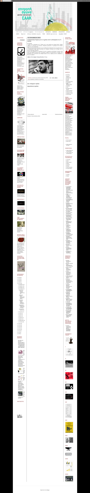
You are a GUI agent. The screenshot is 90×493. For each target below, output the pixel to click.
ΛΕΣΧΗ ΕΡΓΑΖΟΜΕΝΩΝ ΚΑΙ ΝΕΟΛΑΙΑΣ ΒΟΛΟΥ (69, 222)
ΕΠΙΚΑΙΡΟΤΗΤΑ (62, 31)
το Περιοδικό (68, 159)
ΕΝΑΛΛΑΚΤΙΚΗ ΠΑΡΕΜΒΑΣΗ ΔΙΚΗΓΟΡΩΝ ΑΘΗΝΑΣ (68, 312)
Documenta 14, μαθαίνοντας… (22, 309)
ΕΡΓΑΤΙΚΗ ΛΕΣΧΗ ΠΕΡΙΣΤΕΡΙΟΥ (69, 213)
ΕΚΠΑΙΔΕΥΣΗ (48, 31)
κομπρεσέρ (68, 164)
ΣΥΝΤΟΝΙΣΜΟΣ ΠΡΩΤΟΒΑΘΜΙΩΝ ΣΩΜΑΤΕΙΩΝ (69, 290)
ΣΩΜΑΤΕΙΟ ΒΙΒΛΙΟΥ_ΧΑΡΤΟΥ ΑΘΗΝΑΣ (69, 296)
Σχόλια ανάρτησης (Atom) (36, 116)
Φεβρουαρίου (21, 320)
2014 (19, 326)
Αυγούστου (21, 311)
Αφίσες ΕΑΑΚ (68, 141)
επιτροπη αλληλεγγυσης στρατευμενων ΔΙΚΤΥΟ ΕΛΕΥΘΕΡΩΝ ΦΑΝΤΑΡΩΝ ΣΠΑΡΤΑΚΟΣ (68, 328)
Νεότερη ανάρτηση (31, 114)
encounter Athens (69, 168)
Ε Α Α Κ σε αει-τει (39, 31)
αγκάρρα (67, 163)
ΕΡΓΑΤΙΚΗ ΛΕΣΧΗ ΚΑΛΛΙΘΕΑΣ (69, 211)
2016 (19, 323)
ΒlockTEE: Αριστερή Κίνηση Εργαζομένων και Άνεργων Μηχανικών (69, 264)
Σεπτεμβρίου (21, 288)
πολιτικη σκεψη (68, 94)
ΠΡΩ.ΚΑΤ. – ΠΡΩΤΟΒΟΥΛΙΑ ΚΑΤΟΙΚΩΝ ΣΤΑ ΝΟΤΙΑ (68, 248)
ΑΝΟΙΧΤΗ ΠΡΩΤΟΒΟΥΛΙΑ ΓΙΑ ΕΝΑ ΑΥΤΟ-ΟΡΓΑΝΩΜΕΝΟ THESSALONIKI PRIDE (69, 205)
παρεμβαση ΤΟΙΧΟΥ (63, 33)
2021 (19, 277)
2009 (19, 333)
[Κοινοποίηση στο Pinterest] (56, 77)
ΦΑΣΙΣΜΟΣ (42, 79)
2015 (19, 325)
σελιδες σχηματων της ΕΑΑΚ (69, 145)
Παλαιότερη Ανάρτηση (58, 114)
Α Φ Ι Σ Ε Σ (19, 31)
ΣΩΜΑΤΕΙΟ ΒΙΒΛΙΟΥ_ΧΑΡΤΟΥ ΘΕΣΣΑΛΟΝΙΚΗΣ (69, 299)
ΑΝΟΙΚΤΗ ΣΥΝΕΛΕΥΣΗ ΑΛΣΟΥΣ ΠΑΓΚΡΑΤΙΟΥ (68, 226)
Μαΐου (20, 316)
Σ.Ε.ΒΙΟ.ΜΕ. (68, 301)
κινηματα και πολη (69, 91)
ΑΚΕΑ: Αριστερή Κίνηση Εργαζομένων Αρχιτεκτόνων (68, 268)
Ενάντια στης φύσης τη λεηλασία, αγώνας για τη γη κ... (21, 292)
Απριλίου (20, 317)
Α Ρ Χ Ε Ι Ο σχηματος (28, 31)
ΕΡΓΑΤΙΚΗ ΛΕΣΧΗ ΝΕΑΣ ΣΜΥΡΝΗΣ (69, 209)
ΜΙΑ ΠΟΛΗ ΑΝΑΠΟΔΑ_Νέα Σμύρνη (68, 245)
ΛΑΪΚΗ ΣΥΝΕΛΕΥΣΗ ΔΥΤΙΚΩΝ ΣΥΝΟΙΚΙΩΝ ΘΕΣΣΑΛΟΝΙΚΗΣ (69, 196)
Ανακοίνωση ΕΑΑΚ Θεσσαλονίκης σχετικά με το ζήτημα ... (22, 297)
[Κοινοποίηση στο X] (54, 77)
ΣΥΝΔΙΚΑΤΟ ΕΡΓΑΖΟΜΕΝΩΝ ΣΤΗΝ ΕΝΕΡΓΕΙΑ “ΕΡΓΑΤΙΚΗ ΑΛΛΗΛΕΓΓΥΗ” (69, 304)
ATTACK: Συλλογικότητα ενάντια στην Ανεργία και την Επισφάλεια (68, 273)
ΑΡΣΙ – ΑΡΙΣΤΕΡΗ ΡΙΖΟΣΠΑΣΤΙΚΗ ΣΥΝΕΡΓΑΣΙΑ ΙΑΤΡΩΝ (69, 316)
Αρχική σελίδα (44, 114)
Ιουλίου (20, 313)
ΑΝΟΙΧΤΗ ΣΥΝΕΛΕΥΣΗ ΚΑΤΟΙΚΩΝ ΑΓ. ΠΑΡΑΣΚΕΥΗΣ (68, 230)
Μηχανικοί (23, 33)
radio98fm (67, 174)
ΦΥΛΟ (67, 87)
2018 (19, 281)
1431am (67, 176)
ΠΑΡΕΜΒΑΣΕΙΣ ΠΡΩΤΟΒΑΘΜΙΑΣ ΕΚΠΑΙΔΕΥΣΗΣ (69, 308)
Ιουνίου (20, 314)
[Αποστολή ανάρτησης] (50, 77)
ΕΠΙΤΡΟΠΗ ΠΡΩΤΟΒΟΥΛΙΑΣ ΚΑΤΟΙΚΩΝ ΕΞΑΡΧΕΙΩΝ (69, 241)
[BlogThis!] (53, 77)
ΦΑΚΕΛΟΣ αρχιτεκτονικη (52, 33)
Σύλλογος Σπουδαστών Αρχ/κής (34, 33)
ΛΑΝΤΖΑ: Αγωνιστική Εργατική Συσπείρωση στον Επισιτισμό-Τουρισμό (69, 286)
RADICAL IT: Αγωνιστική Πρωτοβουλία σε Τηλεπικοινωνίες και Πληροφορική (69, 281)
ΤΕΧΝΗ (43, 33)
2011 (19, 330)
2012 (19, 329)
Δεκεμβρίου (21, 284)
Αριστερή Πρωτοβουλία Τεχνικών (68, 261)
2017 (19, 283)
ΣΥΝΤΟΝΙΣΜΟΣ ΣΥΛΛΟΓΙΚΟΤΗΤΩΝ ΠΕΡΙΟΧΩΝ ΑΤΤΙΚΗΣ (69, 200)
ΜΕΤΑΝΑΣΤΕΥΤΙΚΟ (69, 81)
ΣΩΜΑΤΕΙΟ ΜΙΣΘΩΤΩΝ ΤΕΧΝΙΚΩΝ (68, 293)
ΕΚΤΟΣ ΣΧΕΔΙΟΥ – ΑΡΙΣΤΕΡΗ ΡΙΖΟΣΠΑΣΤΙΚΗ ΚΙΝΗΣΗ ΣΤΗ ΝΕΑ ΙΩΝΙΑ (69, 237)
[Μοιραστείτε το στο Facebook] (55, 77)
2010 (19, 332)
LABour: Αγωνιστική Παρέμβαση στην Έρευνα (69, 277)
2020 (19, 279)
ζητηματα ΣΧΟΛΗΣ (69, 90)
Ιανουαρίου (21, 321)
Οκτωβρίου (21, 287)
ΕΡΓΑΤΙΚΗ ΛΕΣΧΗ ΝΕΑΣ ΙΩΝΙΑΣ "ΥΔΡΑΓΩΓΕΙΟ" (69, 218)
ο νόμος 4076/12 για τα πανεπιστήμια (69, 151)
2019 (19, 280)
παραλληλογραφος (69, 167)
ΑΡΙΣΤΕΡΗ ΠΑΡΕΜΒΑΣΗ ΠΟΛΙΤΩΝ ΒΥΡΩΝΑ (69, 233)
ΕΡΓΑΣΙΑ (68, 31)
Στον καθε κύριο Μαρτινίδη (20, 341)
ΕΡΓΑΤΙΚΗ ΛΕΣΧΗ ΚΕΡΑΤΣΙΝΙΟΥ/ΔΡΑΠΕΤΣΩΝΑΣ (69, 215)
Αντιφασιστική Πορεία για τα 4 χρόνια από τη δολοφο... (21, 306)
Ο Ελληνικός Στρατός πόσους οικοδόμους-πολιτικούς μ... (22, 302)
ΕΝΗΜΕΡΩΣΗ (54, 31)
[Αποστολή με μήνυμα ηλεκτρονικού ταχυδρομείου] (52, 77)
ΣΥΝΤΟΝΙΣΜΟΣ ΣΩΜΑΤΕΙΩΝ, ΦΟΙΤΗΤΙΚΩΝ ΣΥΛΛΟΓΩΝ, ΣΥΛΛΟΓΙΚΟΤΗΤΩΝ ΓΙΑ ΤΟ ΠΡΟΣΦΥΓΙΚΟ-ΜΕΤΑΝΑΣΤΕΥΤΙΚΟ (69, 189)
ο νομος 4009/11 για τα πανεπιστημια (69, 153)
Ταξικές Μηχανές (69, 162)
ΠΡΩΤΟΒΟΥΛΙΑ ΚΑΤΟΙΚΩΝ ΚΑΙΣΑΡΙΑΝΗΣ (68, 252)
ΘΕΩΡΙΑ (17, 33)
